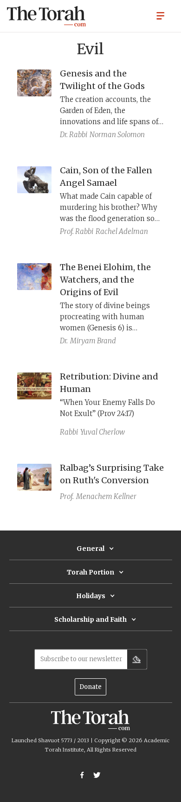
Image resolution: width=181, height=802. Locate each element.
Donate (90, 687)
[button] (160, 15)
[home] (46, 16)
